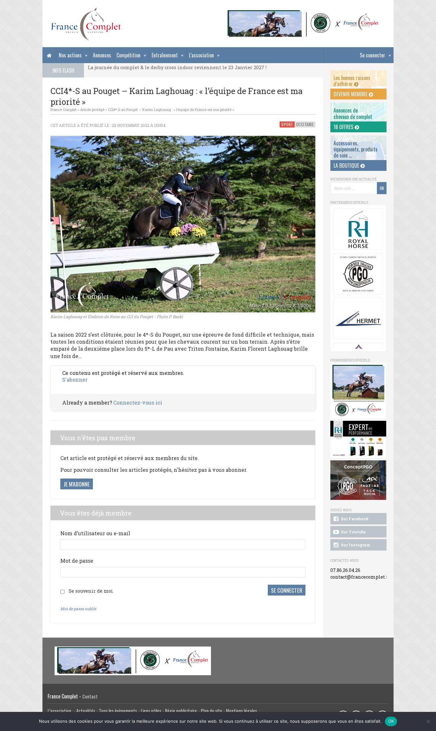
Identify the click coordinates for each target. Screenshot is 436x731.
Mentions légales (241, 710)
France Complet (63, 109)
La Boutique (347, 165)
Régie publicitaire (181, 710)
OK (391, 721)
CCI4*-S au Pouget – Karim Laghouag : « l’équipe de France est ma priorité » (171, 109)
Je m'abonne (77, 484)
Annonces (102, 55)
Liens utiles (151, 710)
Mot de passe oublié (78, 608)
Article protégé (92, 109)
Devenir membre (351, 94)
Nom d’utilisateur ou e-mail (95, 533)
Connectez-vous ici (137, 402)
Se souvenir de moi (91, 591)
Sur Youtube (353, 531)
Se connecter (372, 55)
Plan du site (211, 710)
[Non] (428, 721)
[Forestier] (303, 13)
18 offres (344, 127)
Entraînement (165, 55)
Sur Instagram (355, 544)
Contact (90, 696)
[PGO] (358, 480)
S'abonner (74, 379)
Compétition (128, 55)
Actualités (85, 710)
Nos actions (70, 55)
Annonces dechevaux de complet (353, 113)
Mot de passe (76, 560)
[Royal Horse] (358, 229)
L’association (201, 55)
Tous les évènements (118, 710)
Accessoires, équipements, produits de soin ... (356, 149)
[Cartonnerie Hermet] (358, 318)
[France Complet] (85, 24)
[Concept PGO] (358, 274)
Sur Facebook (354, 518)
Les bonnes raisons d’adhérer (352, 81)
